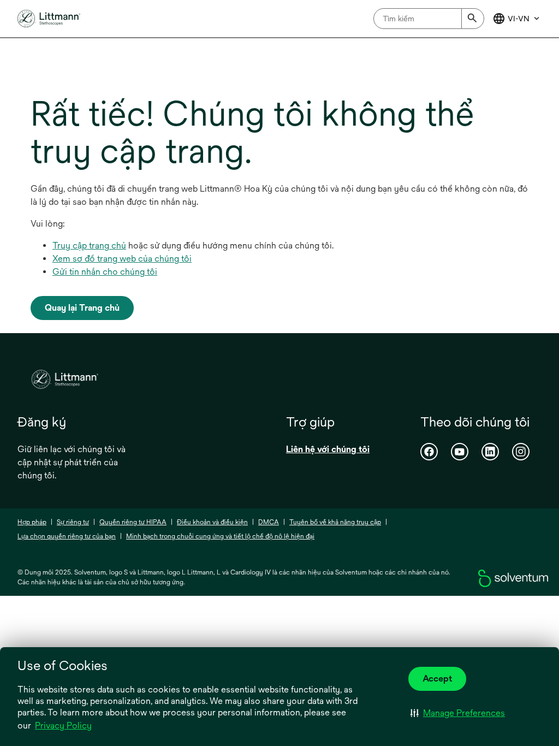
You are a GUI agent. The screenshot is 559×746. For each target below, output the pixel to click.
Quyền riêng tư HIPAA (132, 522)
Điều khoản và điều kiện (212, 522)
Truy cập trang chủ (89, 245)
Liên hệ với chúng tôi (328, 449)
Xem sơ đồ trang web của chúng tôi (122, 258)
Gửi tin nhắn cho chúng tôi (104, 272)
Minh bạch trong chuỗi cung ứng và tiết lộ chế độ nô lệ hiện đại (220, 536)
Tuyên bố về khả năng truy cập (335, 522)
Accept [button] (437, 678)
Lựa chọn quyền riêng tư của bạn (66, 536)
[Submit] (473, 18)
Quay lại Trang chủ (82, 308)
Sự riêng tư (73, 522)
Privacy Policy (63, 725)
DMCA (268, 522)
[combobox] (429, 18)
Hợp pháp (31, 522)
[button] (457, 712)
